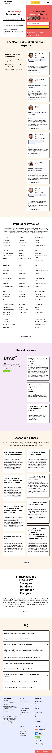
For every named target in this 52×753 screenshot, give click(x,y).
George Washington (8, 309)
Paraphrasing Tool (24, 712)
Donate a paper (38, 712)
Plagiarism (22, 240)
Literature (37, 719)
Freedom (37, 268)
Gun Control (6, 240)
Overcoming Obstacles (41, 270)
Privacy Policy (23, 731)
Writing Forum (38, 721)
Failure (37, 273)
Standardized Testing (9, 324)
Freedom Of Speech (40, 283)
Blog (36, 714)
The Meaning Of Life (40, 322)
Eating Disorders (40, 245)
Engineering (22, 312)
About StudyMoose (39, 701)
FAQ (36, 710)
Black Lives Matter (40, 291)
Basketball (22, 278)
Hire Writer (35, 2)
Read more (26, 611)
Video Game (22, 283)
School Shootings (7, 327)
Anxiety (37, 240)
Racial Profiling (39, 294)
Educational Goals (40, 324)
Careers (37, 706)
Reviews (37, 708)
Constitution (6, 270)
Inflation (21, 307)
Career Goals (38, 253)
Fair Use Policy (23, 733)
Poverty (5, 258)
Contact (37, 704)
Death (37, 307)
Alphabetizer (22, 706)
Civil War (21, 256)
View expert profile (33, 73)
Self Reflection (7, 256)
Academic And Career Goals (41, 256)
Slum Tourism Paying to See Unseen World (37, 503)
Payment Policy (23, 735)
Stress (20, 291)
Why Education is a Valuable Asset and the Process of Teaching (13, 480)
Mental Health (39, 237)
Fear (20, 299)
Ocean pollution (23, 309)
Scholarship (22, 237)
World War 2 (6, 296)
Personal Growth (40, 319)
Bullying (21, 250)
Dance (20, 270)
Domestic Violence (8, 286)
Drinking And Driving (25, 286)
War (4, 299)
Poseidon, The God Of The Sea (12, 537)
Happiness (22, 294)
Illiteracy (5, 319)
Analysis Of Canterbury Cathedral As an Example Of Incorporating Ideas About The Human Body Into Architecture (37, 533)
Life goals (37, 327)
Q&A (36, 716)
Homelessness (7, 281)
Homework (22, 245)
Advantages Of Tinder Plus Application (36, 453)
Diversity (5, 250)
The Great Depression (25, 258)
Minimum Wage (23, 304)
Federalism (6, 273)
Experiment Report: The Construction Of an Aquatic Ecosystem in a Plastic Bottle (13, 509)
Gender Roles (39, 312)
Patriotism (5, 268)
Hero (36, 265)
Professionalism (39, 260)
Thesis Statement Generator (26, 704)
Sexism (37, 309)
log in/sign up (25, 2)
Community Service (8, 253)
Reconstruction (7, 307)
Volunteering (38, 304)
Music (20, 265)
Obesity (37, 243)
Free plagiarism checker (25, 701)
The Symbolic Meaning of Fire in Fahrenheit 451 (13, 453)
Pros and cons (7, 322)
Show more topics (26, 336)
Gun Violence (6, 243)
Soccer (21, 281)
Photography (22, 268)
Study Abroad (23, 243)
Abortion (5, 237)
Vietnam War (6, 294)
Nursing (37, 250)
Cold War (5, 291)
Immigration (6, 245)
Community (38, 286)
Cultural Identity (39, 278)
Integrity (5, 283)
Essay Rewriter (23, 710)
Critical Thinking (7, 278)
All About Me (38, 281)
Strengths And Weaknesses (7, 313)
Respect (21, 253)
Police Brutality (7, 265)
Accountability (39, 299)
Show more (26, 562)
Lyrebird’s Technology (37, 477)
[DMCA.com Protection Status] (37, 737)
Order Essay (22, 714)
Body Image (22, 273)
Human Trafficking (40, 296)
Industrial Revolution (8, 304)
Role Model (22, 296)
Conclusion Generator (24, 708)
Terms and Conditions (24, 729)
